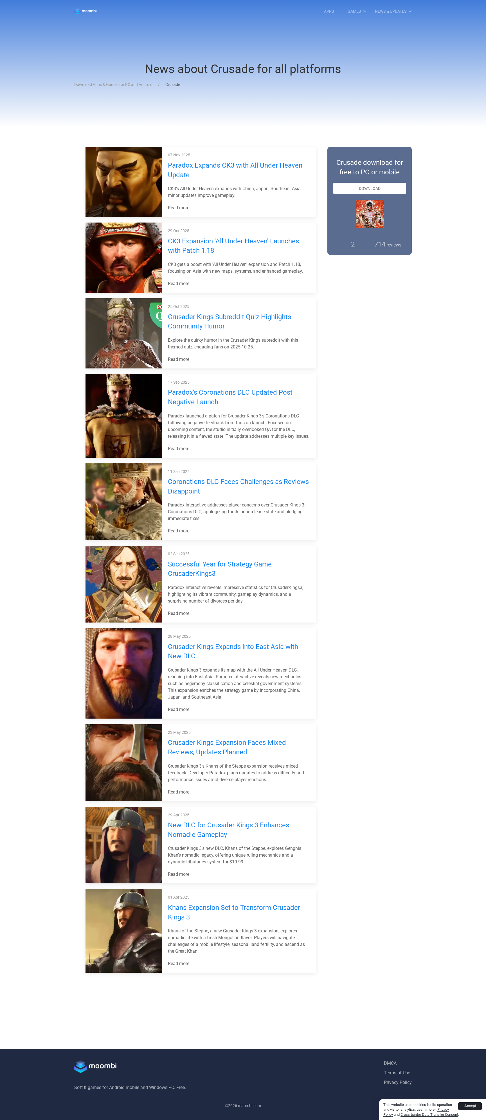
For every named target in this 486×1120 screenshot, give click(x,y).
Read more (179, 207)
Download (370, 188)
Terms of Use (397, 1072)
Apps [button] (329, 11)
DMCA (390, 1063)
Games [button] (354, 11)
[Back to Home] (85, 11)
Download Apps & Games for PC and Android (113, 84)
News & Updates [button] (390, 11)
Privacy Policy (398, 1082)
